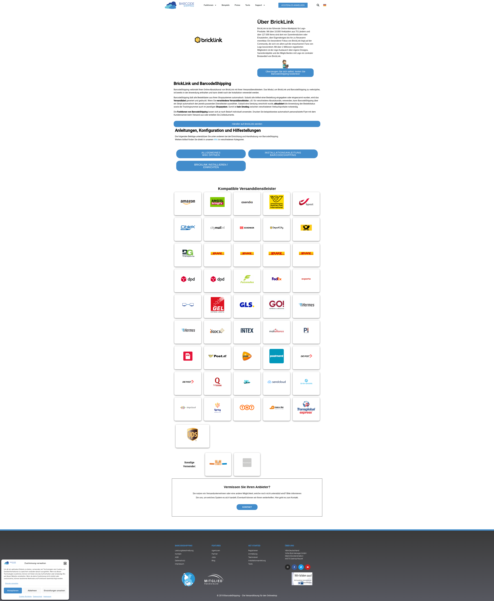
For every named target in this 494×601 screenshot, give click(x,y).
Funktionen (208, 5)
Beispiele (226, 5)
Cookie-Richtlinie (25, 596)
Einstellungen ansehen (54, 590)
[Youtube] (307, 567)
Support (258, 5)
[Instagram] (287, 567)
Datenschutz (37, 596)
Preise (237, 5)
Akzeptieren (13, 590)
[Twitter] (301, 567)
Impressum (47, 596)
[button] (65, 563)
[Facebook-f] (294, 567)
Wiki (216, 139)
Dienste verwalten (11, 583)
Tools (247, 5)
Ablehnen (32, 590)
